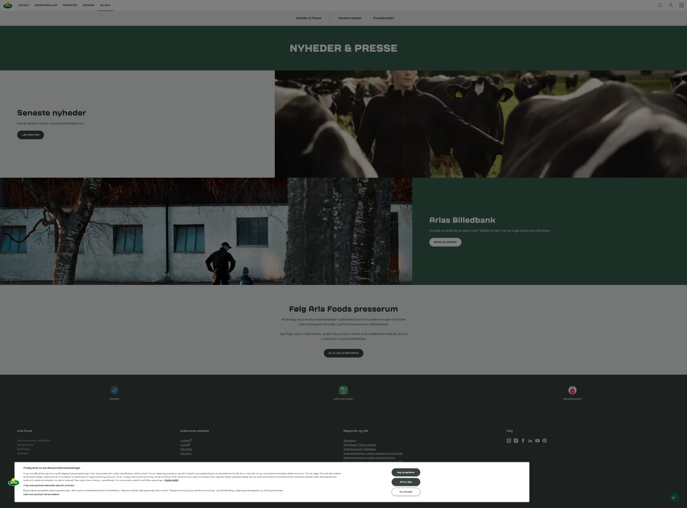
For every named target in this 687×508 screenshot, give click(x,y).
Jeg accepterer (406, 472)
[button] (14, 483)
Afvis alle (406, 482)
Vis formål (405, 491)
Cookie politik (171, 480)
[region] (272, 482)
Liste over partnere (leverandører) (41, 494)
